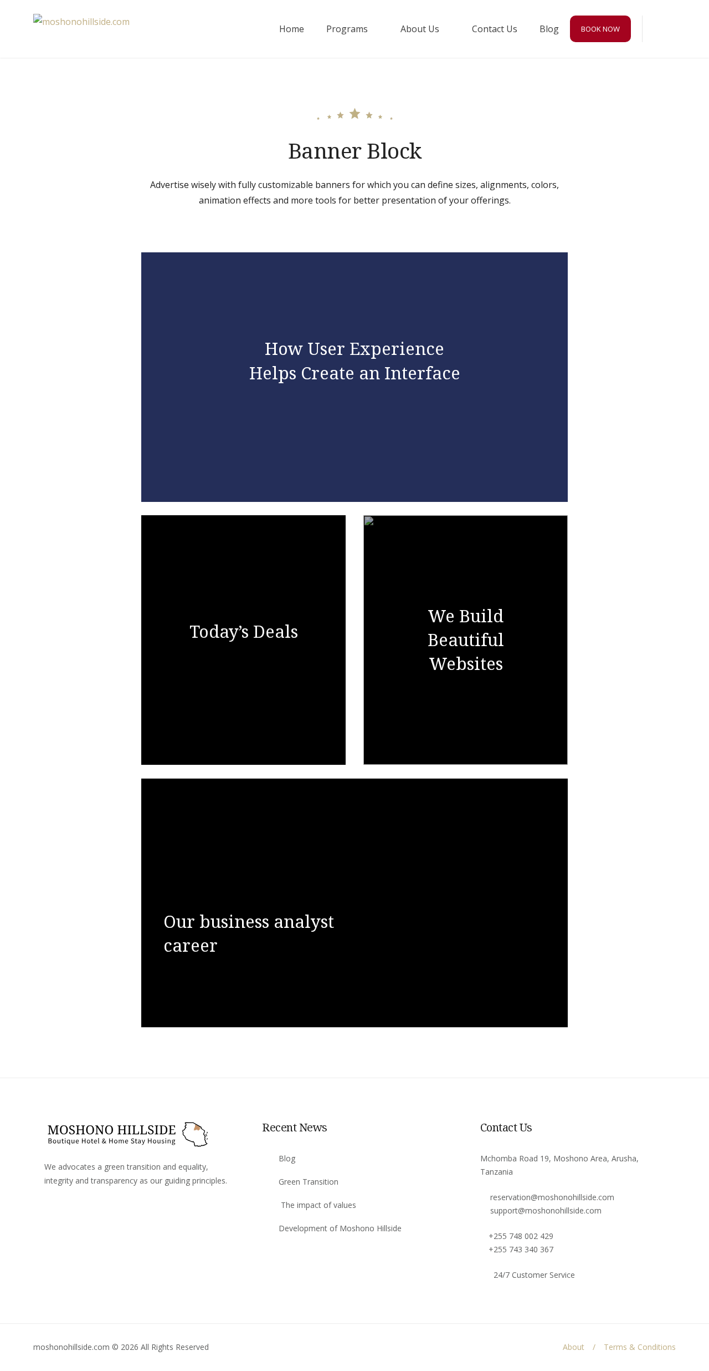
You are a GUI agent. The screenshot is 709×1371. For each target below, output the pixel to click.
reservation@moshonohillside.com (552, 1197)
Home (291, 29)
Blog (549, 29)
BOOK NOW (600, 29)
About (573, 1347)
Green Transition (308, 1181)
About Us (419, 29)
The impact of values (317, 1205)
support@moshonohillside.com (546, 1210)
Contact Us (494, 29)
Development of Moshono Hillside (340, 1228)
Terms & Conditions (640, 1347)
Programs (347, 29)
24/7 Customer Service (534, 1275)
